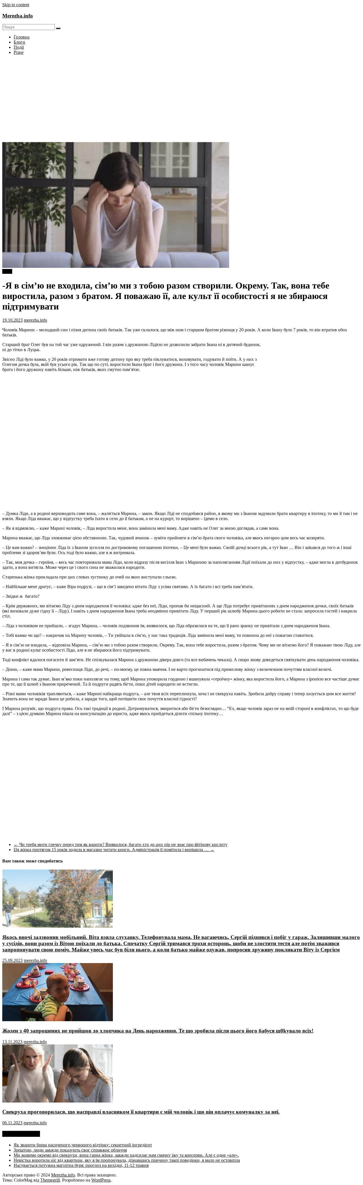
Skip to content (15, 4)
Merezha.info (17, 16)
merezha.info (35, 320)
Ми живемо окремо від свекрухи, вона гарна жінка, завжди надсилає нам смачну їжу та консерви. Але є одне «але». (126, 1155)
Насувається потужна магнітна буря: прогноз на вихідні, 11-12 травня (81, 1165)
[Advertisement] (181, 99)
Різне (19, 52)
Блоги (19, 42)
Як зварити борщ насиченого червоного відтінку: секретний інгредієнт (83, 1144)
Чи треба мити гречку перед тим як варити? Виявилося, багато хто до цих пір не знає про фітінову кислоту (120, 844)
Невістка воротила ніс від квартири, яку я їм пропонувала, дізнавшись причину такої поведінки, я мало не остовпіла (127, 1160)
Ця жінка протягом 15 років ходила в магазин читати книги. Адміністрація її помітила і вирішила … (114, 849)
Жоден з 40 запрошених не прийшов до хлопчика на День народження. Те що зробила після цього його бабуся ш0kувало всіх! (157, 1031)
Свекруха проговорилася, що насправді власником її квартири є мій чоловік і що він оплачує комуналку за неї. (141, 1112)
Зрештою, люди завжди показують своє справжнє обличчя (70, 1150)
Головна (21, 37)
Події (19, 47)
